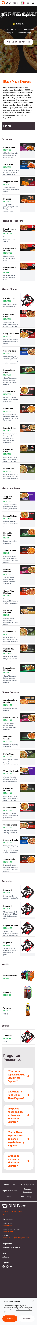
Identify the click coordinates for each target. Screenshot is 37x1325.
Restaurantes (9, 1184)
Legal (9, 1196)
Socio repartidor (27, 1184)
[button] (18, 42)
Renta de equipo (27, 1196)
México (20, 1212)
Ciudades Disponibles (27, 1190)
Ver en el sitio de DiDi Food (18, 42)
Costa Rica (13, 1212)
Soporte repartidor (9, 1190)
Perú (4, 1214)
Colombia (5, 1212)
